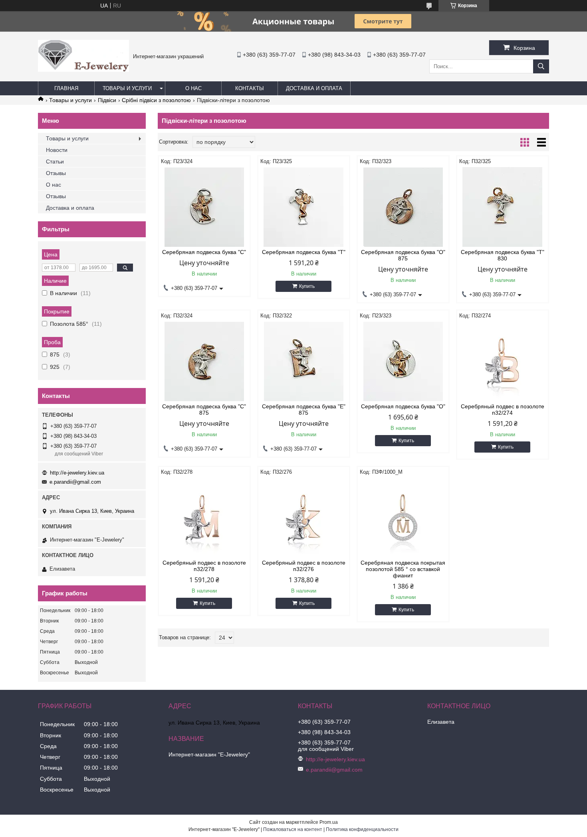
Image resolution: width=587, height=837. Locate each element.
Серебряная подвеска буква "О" (403, 406)
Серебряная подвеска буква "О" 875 (403, 255)
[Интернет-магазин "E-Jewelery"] (83, 70)
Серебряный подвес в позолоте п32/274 (502, 409)
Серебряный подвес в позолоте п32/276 (303, 565)
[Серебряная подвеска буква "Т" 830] (502, 207)
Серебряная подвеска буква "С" (204, 252)
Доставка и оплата (314, 88)
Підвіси (107, 100)
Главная (66, 88)
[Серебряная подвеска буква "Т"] (303, 207)
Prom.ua (328, 822)
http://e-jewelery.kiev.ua (77, 473)
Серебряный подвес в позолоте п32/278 (204, 565)
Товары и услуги (127, 88)
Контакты (249, 88)
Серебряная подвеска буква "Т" (303, 252)
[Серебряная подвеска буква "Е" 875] (303, 361)
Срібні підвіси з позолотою (156, 100)
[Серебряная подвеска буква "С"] (204, 207)
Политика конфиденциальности (362, 829)
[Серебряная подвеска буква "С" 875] (204, 361)
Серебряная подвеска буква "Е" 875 (303, 409)
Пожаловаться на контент (292, 829)
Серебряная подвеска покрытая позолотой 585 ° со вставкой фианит (403, 569)
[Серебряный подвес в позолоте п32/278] (204, 517)
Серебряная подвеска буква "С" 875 (204, 409)
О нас (193, 88)
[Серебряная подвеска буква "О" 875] (403, 207)
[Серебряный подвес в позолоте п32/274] (502, 361)
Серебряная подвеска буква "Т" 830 (502, 255)
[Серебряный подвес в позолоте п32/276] (303, 517)
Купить (307, 286)
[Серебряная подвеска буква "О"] (403, 361)
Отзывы (56, 173)
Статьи (55, 161)
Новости (56, 150)
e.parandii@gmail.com (75, 482)
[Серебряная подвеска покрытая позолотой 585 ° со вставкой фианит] (403, 517)
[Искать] (541, 66)
